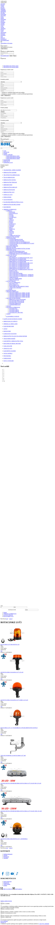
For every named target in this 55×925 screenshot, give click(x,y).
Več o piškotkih (45, 923)
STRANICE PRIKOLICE (12, 291)
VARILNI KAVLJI (13, 277)
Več (1, 651)
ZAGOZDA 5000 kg (14, 311)
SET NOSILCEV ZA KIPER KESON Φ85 (19, 266)
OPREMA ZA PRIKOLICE (9, 613)
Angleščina (3, 10)
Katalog (5, 885)
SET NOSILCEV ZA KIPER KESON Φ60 (19, 264)
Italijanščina (3, 11)
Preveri (2, 111)
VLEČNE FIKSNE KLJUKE (16, 239)
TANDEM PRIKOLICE (14, 304)
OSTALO (8, 306)
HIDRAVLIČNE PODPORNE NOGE (18, 252)
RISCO (11, 227)
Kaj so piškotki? (4, 921)
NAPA (10, 234)
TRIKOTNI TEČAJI (14, 280)
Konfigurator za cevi (8, 162)
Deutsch (2, 5)
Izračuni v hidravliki (8, 154)
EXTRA (11, 222)
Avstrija (2, 6)
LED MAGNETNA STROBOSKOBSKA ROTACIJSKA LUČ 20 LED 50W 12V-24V (21, 783)
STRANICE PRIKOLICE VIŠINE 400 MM (19, 294)
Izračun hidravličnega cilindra (13, 158)
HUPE (10, 289)
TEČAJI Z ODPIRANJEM (15, 278)
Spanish (2, 20)
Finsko (2, 16)
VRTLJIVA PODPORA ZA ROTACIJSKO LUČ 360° (13, 755)
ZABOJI (8, 313)
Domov (5, 612)
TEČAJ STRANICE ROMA (15, 273)
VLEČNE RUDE (13, 244)
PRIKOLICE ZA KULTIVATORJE (17, 299)
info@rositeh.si (18, 889)
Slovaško (3, 13)
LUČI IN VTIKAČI (11, 281)
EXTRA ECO (12, 223)
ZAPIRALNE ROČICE (14, 235)
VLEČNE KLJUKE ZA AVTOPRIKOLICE (19, 242)
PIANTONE (12, 212)
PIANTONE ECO (13, 213)
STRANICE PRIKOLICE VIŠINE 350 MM (19, 293)
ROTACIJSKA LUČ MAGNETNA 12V (10, 644)
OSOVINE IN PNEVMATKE (13, 298)
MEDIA (11, 218)
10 (4, 381)
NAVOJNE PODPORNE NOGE (17, 251)
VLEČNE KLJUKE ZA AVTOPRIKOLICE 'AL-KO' (21, 243)
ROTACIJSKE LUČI (14, 285)
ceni (7, 618)
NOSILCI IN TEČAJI (11, 255)
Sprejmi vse (3, 922)
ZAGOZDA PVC (13, 308)
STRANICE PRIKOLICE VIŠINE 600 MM (19, 296)
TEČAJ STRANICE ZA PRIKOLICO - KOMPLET (21, 276)
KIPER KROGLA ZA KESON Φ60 (17, 259)
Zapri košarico (4, 48)
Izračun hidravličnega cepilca (12, 156)
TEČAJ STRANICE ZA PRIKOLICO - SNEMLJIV (21, 274)
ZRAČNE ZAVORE (11, 247)
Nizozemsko (3, 32)
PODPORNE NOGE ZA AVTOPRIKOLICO (19, 253)
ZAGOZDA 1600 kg (14, 310)
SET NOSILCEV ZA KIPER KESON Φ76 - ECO (21, 260)
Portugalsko (3, 19)
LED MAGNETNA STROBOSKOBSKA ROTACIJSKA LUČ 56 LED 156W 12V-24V (21, 811)
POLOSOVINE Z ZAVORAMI (16, 302)
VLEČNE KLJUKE (11, 238)
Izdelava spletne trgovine (6, 901)
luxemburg (3, 35)
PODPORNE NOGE (11, 250)
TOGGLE (11, 233)
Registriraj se (7, 95)
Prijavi (14, 55)
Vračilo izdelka (6, 884)
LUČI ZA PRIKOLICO (14, 282)
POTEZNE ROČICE (11, 290)
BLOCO (11, 221)
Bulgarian (3, 33)
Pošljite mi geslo (8, 142)
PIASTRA (11, 231)
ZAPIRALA (9, 210)
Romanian (3, 22)
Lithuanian (3, 28)
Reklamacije (6, 856)
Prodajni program (4, 165)
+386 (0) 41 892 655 (7, 889)
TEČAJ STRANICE (14, 272)
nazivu (10, 618)
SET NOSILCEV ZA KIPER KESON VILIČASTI (21, 269)
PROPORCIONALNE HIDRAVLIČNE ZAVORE (18, 248)
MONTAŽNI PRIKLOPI (12, 246)
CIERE (11, 230)
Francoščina (3, 14)
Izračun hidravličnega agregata (13, 157)
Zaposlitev (5, 858)
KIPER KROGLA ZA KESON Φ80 (17, 261)
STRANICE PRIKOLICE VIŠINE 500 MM (19, 295)
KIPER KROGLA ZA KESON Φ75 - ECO (19, 268)
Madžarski (3, 9)
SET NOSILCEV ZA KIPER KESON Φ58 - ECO (21, 257)
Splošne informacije (7, 854)
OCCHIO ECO (12, 217)
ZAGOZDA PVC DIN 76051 (16, 312)
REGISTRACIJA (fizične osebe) (10, 65)
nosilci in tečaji (12, 256)
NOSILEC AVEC (13, 270)
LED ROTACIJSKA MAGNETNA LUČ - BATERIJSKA (14, 838)
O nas (4, 150)
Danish (2, 18)
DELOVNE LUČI (13, 283)
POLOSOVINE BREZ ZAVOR (16, 300)
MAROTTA (12, 229)
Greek (2, 26)
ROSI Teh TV (6, 161)
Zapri (11, 55)
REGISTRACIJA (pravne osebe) (10, 67)
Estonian (3, 24)
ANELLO (11, 220)
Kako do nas (6, 152)
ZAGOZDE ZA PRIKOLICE (13, 307)
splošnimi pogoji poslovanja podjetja (16, 92)
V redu (40, 923)
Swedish (2, 23)
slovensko (3, 3)
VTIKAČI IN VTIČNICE (15, 287)
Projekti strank (6, 159)
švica (2, 36)
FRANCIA (11, 225)
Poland (2, 30)
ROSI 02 (11, 214)
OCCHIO (11, 216)
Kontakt (5, 153)
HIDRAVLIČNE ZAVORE (12, 236)
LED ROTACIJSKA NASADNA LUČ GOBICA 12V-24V (14, 700)
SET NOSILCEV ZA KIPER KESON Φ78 (19, 265)
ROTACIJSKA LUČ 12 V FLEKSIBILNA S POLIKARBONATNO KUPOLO (19, 727)
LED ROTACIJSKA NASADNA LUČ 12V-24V (12, 672)
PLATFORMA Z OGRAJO (12, 316)
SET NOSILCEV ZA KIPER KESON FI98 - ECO (21, 263)
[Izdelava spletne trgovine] (2, 902)
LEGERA (11, 226)
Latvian (2, 27)
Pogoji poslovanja (7, 881)
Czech (2, 31)
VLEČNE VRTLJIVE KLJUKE (16, 240)
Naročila (5, 855)
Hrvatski (2, 7)
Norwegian (3, 15)
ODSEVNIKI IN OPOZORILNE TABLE (19, 286)
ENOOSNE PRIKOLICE (15, 303)
